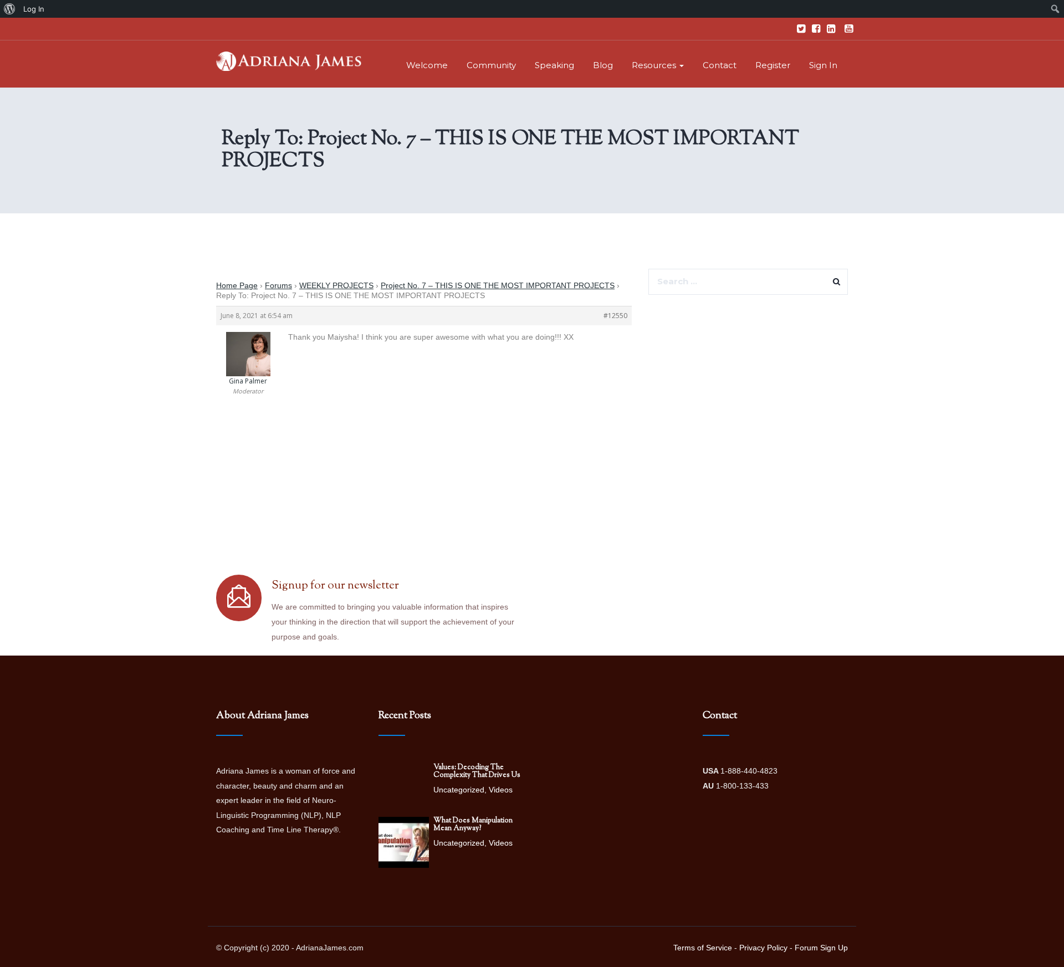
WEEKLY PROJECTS (336, 285)
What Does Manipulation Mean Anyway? (473, 824)
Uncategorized (458, 789)
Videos (501, 789)
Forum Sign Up (821, 947)
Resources (655, 65)
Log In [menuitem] (33, 8)
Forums (278, 285)
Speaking (554, 65)
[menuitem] (9, 9)
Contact (719, 65)
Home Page (237, 285)
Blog (603, 65)
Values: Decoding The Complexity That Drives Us (476, 771)
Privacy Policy (763, 947)
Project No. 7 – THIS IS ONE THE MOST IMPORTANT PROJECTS (498, 285)
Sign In (823, 65)
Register (772, 65)
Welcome (427, 65)
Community (491, 65)
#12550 (615, 315)
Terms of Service (702, 947)
